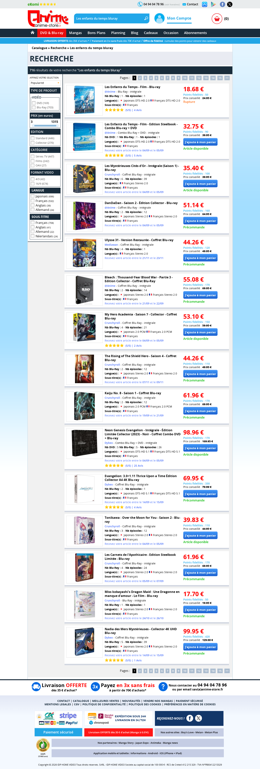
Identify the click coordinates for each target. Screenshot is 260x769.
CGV (76, 704)
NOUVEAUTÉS (131, 701)
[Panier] (217, 18)
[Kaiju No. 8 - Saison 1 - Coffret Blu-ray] (84, 406)
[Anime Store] (48, 18)
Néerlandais (47, 236)
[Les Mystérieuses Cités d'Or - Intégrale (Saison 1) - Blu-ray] (84, 179)
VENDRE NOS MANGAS (158, 701)
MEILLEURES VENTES (105, 701)
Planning (118, 32)
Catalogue (39, 48)
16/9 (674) (42, 183)
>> (227, 78)
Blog (134, 32)
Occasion (170, 32)
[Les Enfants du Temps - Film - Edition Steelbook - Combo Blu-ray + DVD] (84, 137)
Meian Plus (211, 732)
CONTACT (63, 701)
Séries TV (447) (45, 156)
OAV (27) (41, 165)
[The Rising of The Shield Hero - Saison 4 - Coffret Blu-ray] (84, 369)
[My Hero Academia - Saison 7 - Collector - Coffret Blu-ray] (84, 328)
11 (191, 78)
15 (220, 78)
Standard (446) (45, 138)
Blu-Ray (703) (45, 107)
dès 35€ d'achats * (66, 41)
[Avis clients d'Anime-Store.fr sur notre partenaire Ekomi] (42, 4)
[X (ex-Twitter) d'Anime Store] (198, 718)
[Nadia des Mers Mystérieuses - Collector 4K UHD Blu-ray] (84, 642)
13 (205, 78)
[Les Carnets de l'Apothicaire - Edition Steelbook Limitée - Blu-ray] (84, 568)
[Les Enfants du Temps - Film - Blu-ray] (84, 100)
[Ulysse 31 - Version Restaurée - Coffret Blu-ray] (84, 253)
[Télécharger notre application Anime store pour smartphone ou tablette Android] (213, 4)
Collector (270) (45, 143)
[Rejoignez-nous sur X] (229, 4)
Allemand (45, 210)
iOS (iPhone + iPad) (171, 753)
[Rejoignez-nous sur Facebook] (222, 4)
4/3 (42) (40, 179)
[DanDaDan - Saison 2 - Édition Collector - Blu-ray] (84, 216)
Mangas (75, 32)
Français (45, 201)
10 (184, 78)
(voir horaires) (172, 4)
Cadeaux (151, 32)
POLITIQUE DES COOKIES (145, 704)
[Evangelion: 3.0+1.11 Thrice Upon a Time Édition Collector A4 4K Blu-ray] (84, 489)
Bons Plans (96, 32)
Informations (138, 753)
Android (153, 753)
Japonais (45, 196)
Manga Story (126, 742)
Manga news (170, 742)
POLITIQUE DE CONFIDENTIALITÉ (104, 704)
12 (198, 78)
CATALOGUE (81, 701)
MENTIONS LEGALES (58, 704)
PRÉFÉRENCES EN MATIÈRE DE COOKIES (190, 704)
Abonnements (195, 32)
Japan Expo (142, 742)
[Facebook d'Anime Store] (189, 718)
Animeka (156, 742)
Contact (192, 4)
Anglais (43, 205)
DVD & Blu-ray (51, 32)
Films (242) (42, 161)
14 (213, 78)
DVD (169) (43, 103)
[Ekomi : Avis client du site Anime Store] (43, 750)
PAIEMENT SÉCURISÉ (189, 701)
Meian (199, 732)
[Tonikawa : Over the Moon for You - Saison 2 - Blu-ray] (84, 531)
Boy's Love (187, 732)
